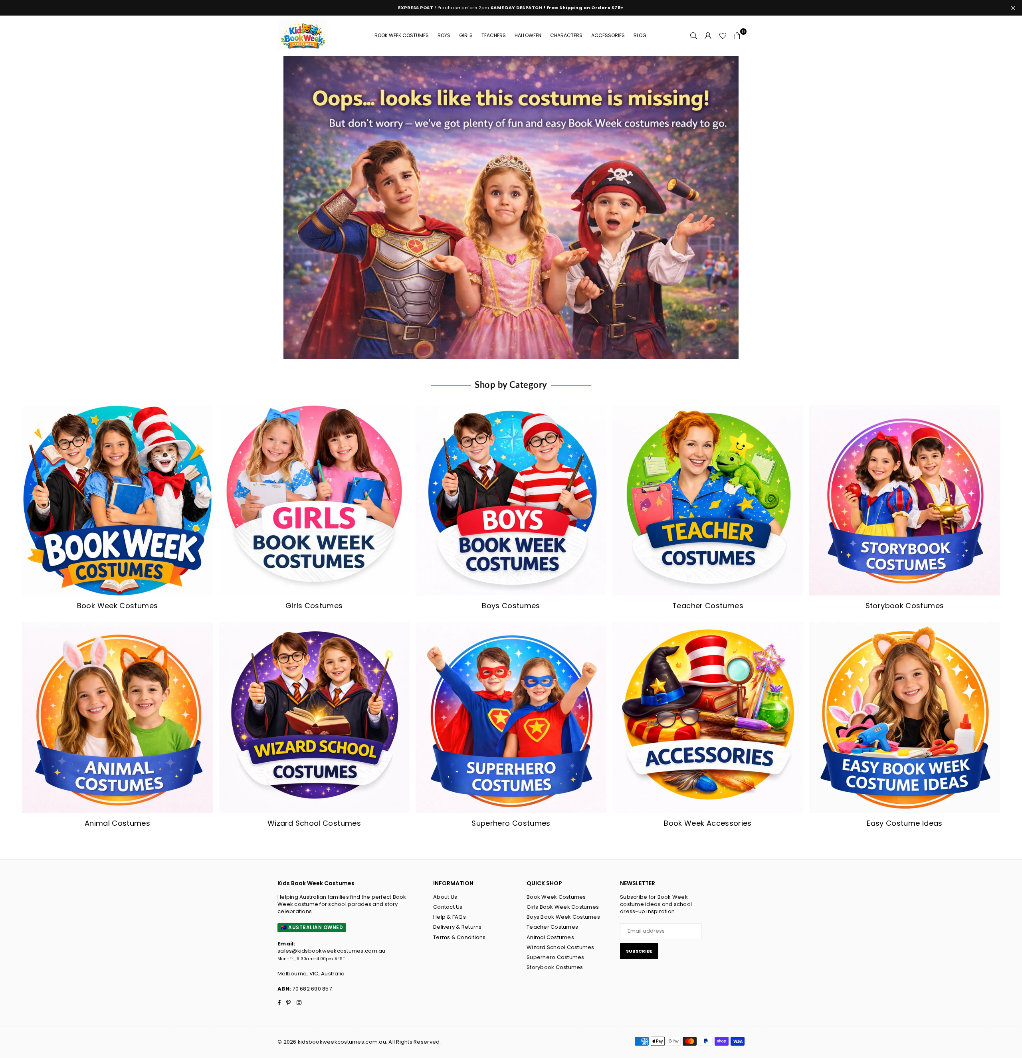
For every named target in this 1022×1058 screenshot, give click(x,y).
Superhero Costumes (555, 957)
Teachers (493, 35)
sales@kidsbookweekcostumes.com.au (331, 951)
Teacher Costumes (552, 927)
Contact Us (448, 907)
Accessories (608, 35)
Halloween (528, 35)
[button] (737, 35)
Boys (444, 35)
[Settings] (708, 35)
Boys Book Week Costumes (563, 917)
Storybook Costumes (555, 967)
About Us (445, 897)
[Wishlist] (722, 35)
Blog (640, 35)
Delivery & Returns (457, 927)
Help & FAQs (449, 917)
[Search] (694, 35)
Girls (466, 35)
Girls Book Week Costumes (563, 907)
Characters (566, 35)
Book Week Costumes (401, 35)
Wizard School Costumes (560, 947)
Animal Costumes (550, 937)
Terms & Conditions (459, 937)
